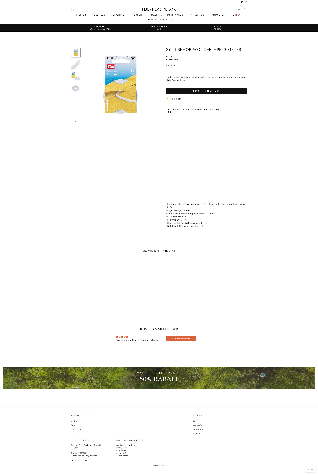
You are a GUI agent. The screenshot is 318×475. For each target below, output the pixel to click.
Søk (194, 421)
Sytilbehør (197, 15)
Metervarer (175, 15)
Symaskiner (156, 15)
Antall (171, 65)
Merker (164, 19)
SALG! (150, 19)
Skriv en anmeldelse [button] (180, 338)
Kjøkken (137, 15)
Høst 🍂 (236, 15)
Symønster (217, 15)
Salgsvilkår (197, 425)
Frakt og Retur (77, 429)
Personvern (198, 429)
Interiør (81, 15)
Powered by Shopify (159, 465)
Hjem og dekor (159, 9)
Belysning (118, 15)
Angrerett (197, 433)
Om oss (74, 425)
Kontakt (74, 421)
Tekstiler (99, 15)
